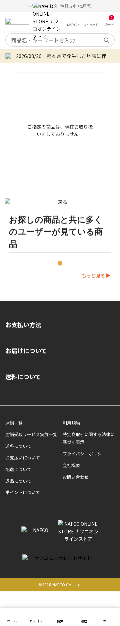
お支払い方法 (23, 324)
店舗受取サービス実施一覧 (31, 434)
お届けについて (26, 350)
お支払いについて (22, 457)
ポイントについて (22, 492)
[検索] (106, 40)
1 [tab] (60, 263)
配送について (18, 469)
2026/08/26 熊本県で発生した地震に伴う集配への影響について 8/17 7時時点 (65, 55)
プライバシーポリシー (84, 453)
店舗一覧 (14, 423)
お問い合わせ (76, 477)
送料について (23, 376)
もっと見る (93, 275)
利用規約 (71, 423)
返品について (18, 481)
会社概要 (71, 465)
